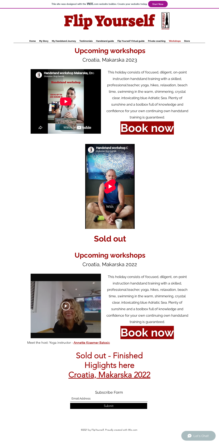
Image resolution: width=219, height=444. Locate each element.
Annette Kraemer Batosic (92, 343)
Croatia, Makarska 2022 (109, 374)
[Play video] (66, 306)
